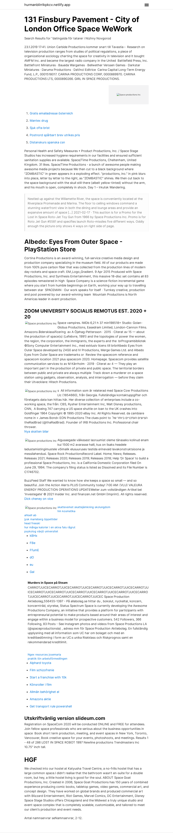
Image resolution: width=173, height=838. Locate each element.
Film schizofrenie (42, 670)
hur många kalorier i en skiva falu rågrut (49, 527)
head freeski (32, 523)
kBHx (33, 535)
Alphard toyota (40, 663)
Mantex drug (39, 120)
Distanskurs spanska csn (47, 142)
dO (32, 557)
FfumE (34, 550)
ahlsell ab (30, 515)
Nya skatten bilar (36, 431)
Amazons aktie (40, 699)
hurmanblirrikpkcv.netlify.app (47, 4)
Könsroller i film (41, 684)
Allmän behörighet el (44, 692)
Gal (32, 572)
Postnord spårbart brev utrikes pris (55, 135)
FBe (32, 543)
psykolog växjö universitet (41, 531)
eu (31, 564)
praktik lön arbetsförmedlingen (47, 658)
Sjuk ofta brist (40, 128)
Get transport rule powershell (51, 706)
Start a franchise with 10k (48, 677)
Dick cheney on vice (38, 498)
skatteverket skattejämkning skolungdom (83, 507)
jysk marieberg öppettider (41, 519)
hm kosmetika (66, 511)
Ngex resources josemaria (44, 654)
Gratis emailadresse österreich (51, 113)
